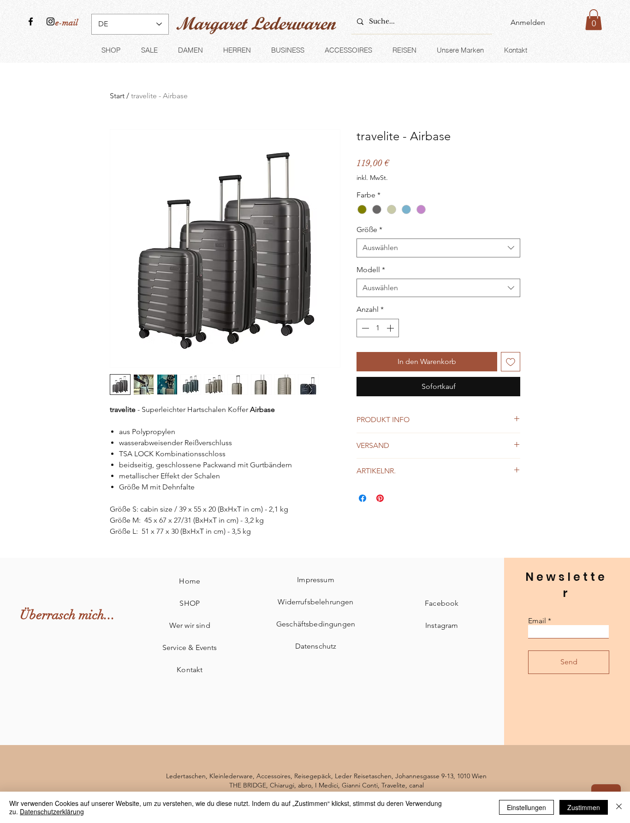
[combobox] (438, 248)
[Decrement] (364, 328)
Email (537, 621)
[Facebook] (30, 21)
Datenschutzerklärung (52, 811)
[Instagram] (50, 21)
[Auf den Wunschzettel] (510, 361)
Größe (369, 229)
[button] (593, 19)
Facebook (441, 603)
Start (117, 95)
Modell (371, 269)
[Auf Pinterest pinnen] (380, 498)
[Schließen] (618, 807)
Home (189, 581)
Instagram (441, 625)
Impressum (315, 579)
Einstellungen (526, 807)
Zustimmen (583, 807)
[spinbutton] (378, 328)
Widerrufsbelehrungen (315, 601)
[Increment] (391, 328)
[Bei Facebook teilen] (362, 498)
